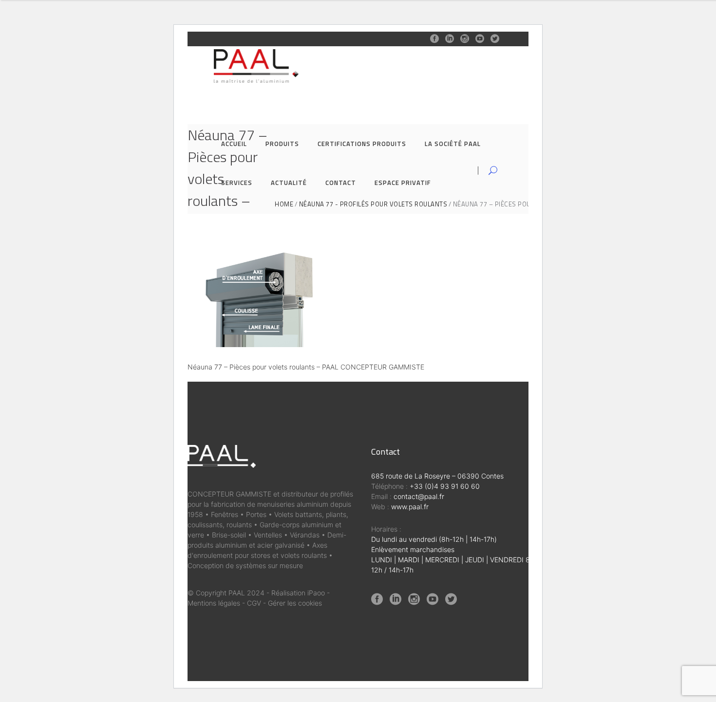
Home (284, 204)
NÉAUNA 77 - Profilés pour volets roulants (373, 204)
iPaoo (316, 593)
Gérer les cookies (295, 603)
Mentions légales (214, 603)
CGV (254, 603)
